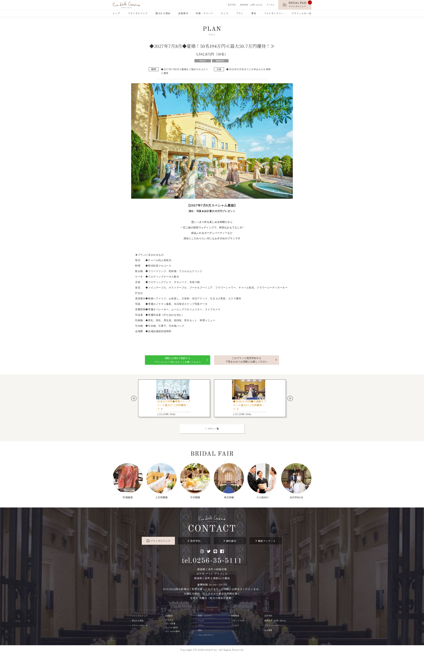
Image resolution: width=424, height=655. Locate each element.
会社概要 (268, 630)
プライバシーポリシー (274, 625)
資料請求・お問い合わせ (251, 5)
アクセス (270, 5)
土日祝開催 (161, 497)
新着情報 (235, 616)
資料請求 (231, 541)
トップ (116, 13)
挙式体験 (229, 497)
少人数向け (262, 497)
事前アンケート (267, 541)
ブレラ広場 (170, 624)
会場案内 (183, 13)
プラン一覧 (213, 428)
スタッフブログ (238, 621)
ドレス (224, 13)
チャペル (169, 620)
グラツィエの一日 (301, 13)
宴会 (253, 13)
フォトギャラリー (274, 13)
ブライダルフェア (138, 13)
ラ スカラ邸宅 (171, 628)
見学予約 (232, 5)
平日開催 (195, 497)
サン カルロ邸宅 (172, 631)
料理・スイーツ (204, 13)
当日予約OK (296, 497)
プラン (239, 13)
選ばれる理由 (162, 13)
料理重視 (128, 497)
